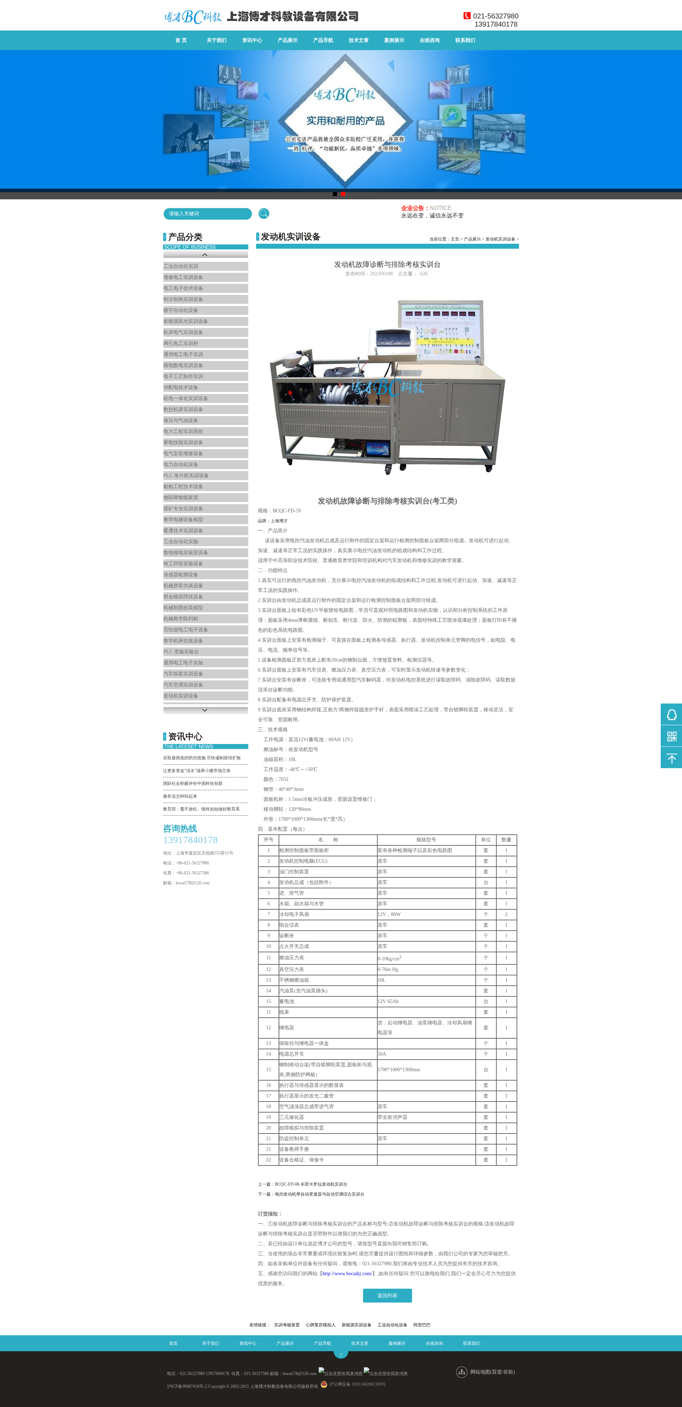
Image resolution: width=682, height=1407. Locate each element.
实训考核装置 (287, 1324)
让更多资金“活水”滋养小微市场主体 (197, 770)
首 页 (181, 40)
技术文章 (359, 40)
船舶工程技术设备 (183, 486)
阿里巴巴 (422, 1324)
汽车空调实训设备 (183, 685)
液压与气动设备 (180, 420)
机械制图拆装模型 (183, 607)
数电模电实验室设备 (185, 552)
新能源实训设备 (357, 1324)
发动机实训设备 (180, 696)
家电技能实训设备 (183, 442)
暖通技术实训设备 (183, 530)
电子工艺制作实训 (183, 376)
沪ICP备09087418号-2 (187, 1386)
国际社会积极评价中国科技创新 (193, 783)
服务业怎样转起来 (180, 796)
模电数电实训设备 (183, 365)
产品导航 (323, 40)
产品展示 (288, 40)
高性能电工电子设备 (185, 629)
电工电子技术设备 (183, 288)
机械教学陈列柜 (180, 618)
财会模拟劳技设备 (183, 596)
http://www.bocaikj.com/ (347, 1273)
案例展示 (394, 40)
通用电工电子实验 (183, 662)
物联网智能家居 (180, 497)
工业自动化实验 (180, 541)
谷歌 (508, 1372)
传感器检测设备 (180, 574)
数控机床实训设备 (183, 409)
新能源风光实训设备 (185, 321)
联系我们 (465, 40)
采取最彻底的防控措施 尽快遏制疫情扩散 (202, 757)
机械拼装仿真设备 (183, 585)
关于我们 (217, 40)
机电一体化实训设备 (185, 398)
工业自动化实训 (180, 266)
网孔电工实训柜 (180, 343)
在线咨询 (430, 40)
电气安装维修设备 (183, 453)
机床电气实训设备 (183, 332)
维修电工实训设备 (183, 277)
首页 (173, 1343)
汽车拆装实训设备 (183, 673)
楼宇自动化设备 (180, 310)
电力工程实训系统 (183, 431)
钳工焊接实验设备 (183, 563)
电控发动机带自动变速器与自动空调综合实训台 (319, 1194)
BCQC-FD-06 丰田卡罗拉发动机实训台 (311, 1184)
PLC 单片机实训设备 (186, 475)
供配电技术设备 (180, 387)
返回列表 (387, 1295)
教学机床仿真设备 (183, 640)
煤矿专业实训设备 (183, 508)
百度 (497, 1372)
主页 (455, 239)
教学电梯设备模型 (183, 519)
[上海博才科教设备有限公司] (261, 26)
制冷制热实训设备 (183, 299)
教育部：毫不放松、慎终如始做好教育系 (201, 809)
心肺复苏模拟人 (321, 1324)
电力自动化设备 (180, 464)
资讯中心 (252, 40)
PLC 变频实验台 (181, 651)
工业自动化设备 (392, 1324)
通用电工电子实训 (183, 354)
